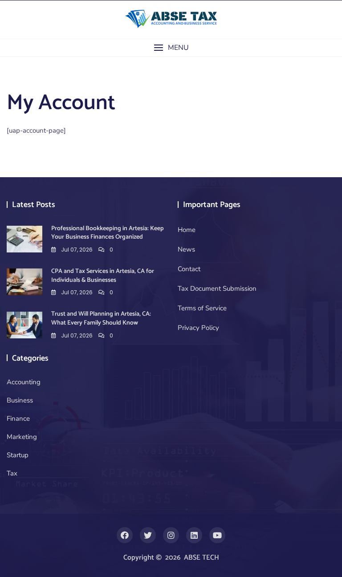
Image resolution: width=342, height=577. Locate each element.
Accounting (24, 382)
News (186, 249)
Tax (12, 473)
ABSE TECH (201, 558)
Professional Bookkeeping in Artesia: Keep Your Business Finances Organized (107, 233)
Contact (189, 268)
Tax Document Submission (217, 288)
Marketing (22, 436)
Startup (17, 455)
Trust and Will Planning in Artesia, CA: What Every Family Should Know (101, 318)
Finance (18, 418)
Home (186, 229)
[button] (171, 48)
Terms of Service (202, 308)
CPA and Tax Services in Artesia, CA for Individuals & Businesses (102, 275)
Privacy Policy (198, 327)
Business (20, 400)
